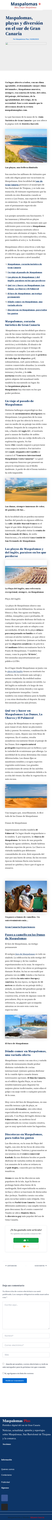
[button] (2, 5)
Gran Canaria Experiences (20, 927)
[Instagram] (4, 1507)
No (28, 1246)
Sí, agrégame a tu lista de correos (18, 1373)
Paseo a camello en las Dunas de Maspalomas (25, 936)
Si (28, 1240)
